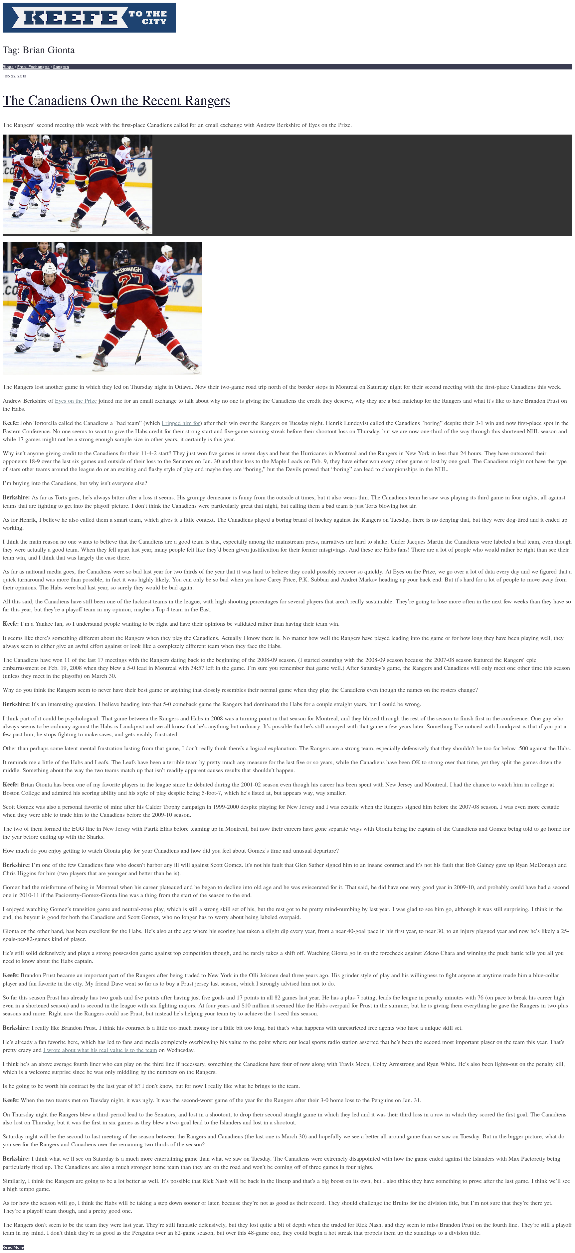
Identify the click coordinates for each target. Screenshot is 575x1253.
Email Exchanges (33, 66)
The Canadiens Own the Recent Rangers (116, 99)
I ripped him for (181, 423)
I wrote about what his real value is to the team (100, 1050)
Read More (13, 1247)
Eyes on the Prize (76, 400)
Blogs (8, 66)
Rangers (61, 66)
